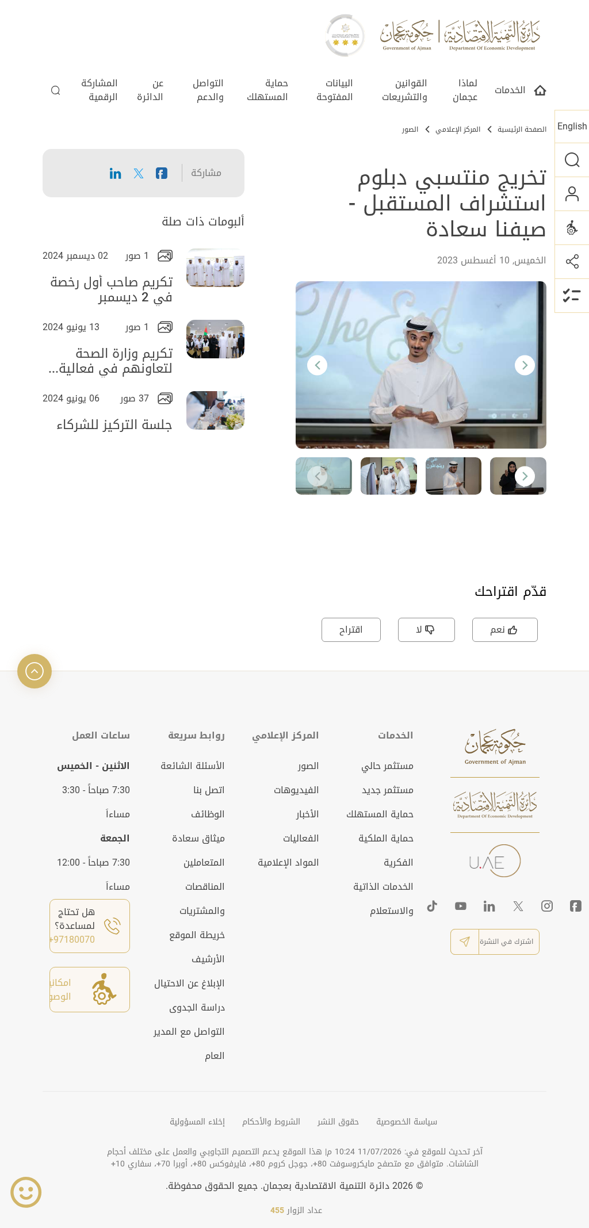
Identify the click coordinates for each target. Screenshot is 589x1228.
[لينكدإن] (489, 906)
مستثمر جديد (388, 790)
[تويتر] (518, 906)
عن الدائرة (150, 91)
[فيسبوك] (576, 906)
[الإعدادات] (571, 227)
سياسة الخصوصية (406, 1122)
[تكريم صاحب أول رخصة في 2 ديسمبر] (215, 267)
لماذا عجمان (465, 91)
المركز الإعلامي (457, 129)
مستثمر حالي (387, 766)
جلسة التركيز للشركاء (114, 427)
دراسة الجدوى (197, 1007)
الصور (410, 129)
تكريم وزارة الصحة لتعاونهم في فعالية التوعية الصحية (116, 361)
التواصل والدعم (208, 91)
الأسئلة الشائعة (192, 766)
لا (419, 629)
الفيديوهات (296, 790)
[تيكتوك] (432, 906)
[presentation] (317, 365)
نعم (497, 629)
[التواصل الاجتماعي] (571, 261)
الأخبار (307, 814)
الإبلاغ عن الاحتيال (189, 983)
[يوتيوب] (460, 906)
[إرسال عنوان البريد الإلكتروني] (464, 942)
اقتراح (351, 629)
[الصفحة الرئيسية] (540, 93)
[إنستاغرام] (547, 906)
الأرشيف (208, 959)
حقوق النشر (338, 1122)
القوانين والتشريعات (404, 91)
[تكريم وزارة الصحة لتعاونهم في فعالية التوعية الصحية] (215, 339)
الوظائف (208, 814)
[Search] (55, 93)
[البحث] (571, 160)
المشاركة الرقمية (99, 91)
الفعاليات (301, 838)
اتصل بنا (209, 790)
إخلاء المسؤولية (197, 1122)
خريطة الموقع (197, 935)
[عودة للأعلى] (34, 671)
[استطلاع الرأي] (571, 295)
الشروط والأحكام (271, 1122)
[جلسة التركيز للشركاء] (215, 410)
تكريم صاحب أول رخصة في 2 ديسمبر (111, 290)
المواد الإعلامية (288, 862)
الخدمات (510, 91)
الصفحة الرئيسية (522, 129)
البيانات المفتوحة (334, 91)
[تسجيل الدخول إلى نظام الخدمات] (571, 194)
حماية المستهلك (267, 91)
